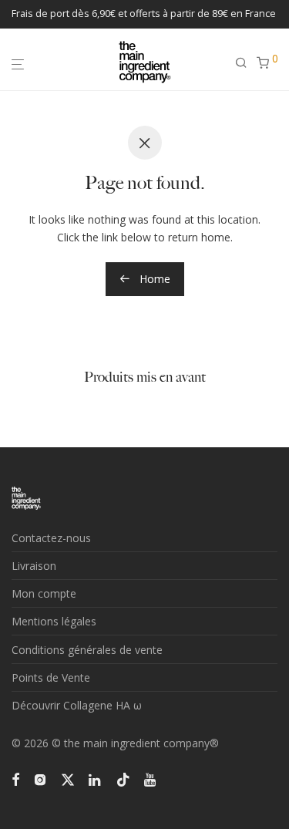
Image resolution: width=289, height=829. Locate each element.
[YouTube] (151, 778)
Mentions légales (54, 621)
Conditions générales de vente (87, 649)
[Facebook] (15, 778)
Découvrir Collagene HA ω (77, 705)
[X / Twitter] (68, 778)
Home (153, 278)
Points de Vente (51, 677)
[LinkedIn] (95, 778)
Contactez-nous (51, 538)
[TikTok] (123, 778)
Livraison (34, 565)
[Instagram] (40, 778)
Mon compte (44, 593)
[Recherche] (246, 63)
